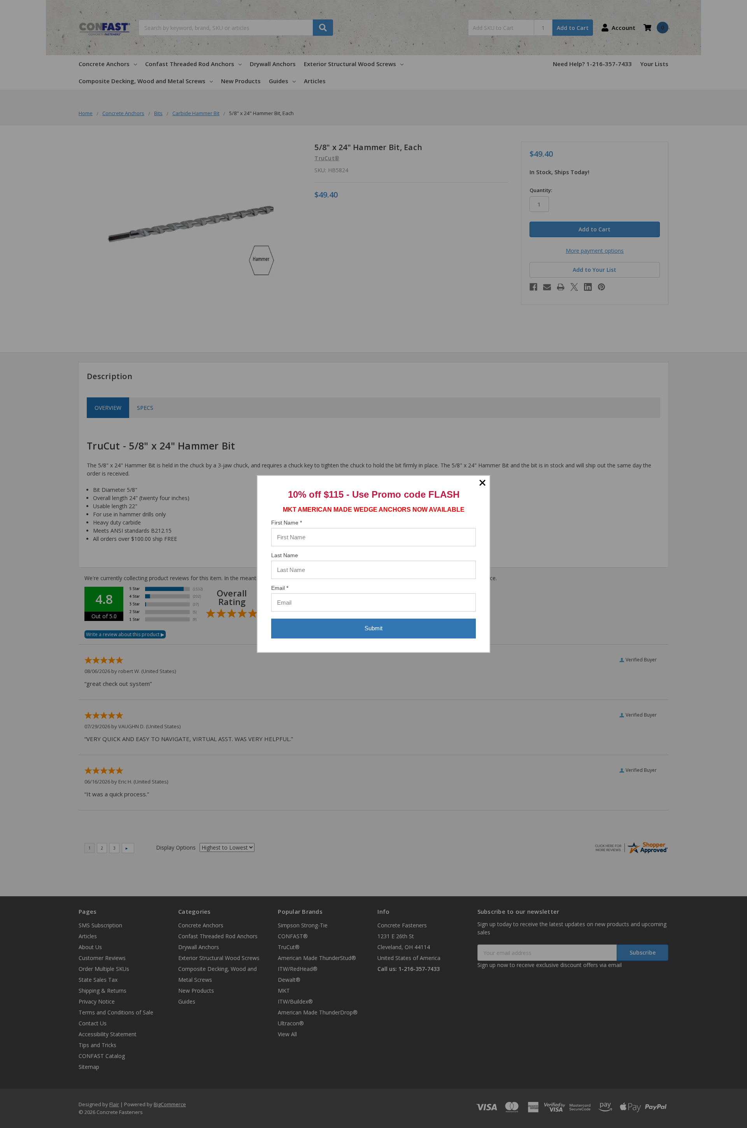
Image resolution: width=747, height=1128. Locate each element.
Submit (373, 628)
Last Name (284, 555)
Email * (279, 588)
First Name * (286, 522)
